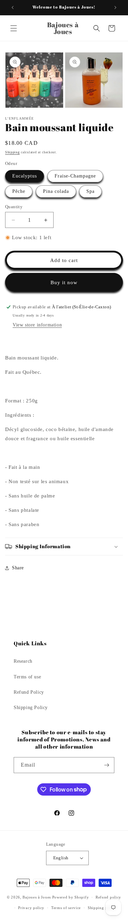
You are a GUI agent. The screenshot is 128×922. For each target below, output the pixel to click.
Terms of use (27, 676)
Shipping (12, 152)
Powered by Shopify (70, 897)
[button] (13, 28)
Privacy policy (31, 908)
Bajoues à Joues (37, 897)
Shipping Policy (31, 707)
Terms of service (66, 908)
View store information (37, 324)
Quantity (14, 206)
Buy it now (64, 282)
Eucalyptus (24, 176)
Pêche (18, 191)
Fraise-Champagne (75, 176)
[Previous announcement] (12, 7)
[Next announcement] (115, 7)
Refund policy (108, 897)
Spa (90, 191)
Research (23, 661)
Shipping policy (102, 908)
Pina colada (56, 191)
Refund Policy (29, 692)
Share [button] (18, 567)
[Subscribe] (106, 765)
